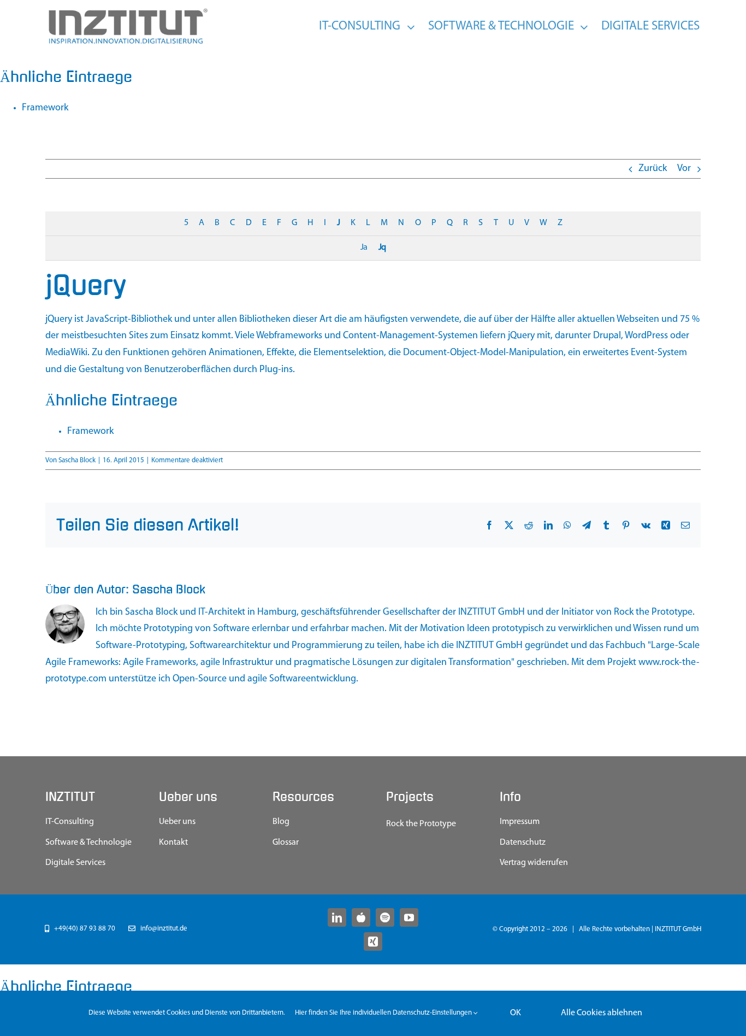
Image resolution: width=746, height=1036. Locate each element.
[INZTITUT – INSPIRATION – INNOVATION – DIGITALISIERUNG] (127, 11)
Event (642, 353)
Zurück (652, 169)
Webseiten (638, 320)
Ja (363, 247)
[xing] (373, 941)
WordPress (646, 336)
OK (515, 1013)
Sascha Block (77, 460)
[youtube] (409, 917)
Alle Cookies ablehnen (601, 1013)
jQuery (58, 320)
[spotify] (385, 917)
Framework (45, 108)
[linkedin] (337, 917)
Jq (382, 247)
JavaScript (107, 320)
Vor (684, 169)
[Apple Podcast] (361, 917)
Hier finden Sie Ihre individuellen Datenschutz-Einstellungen (384, 1012)
